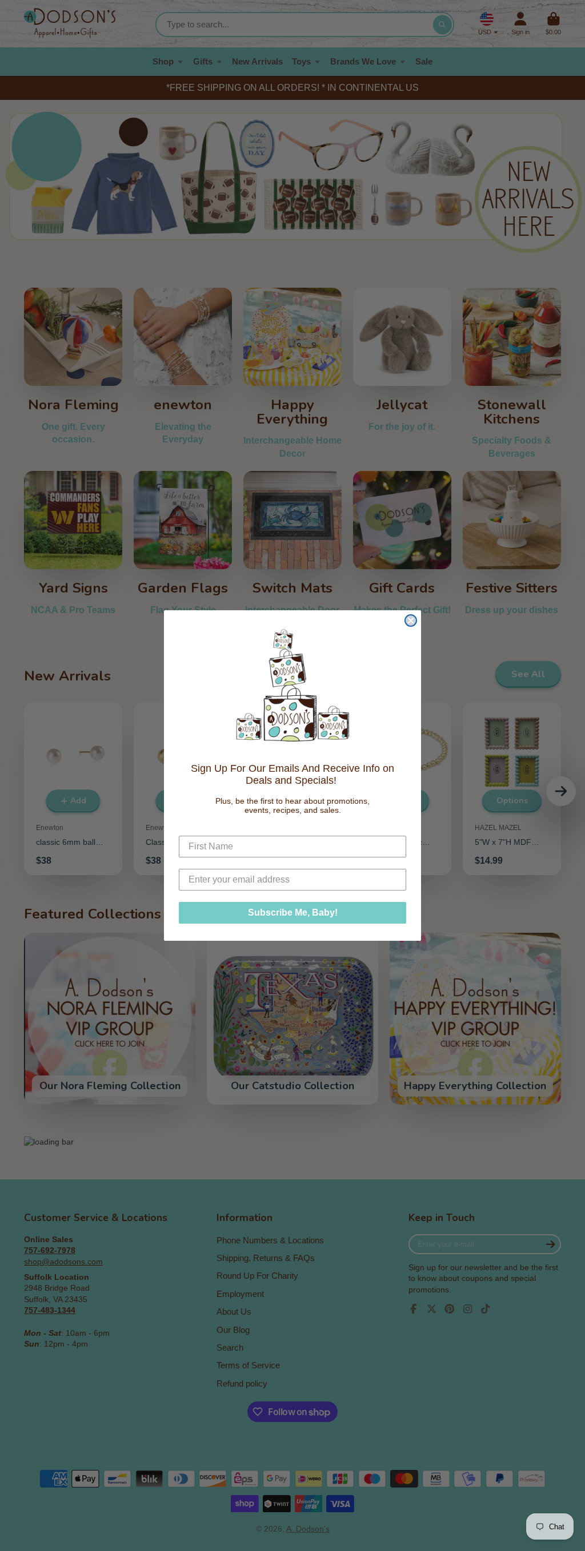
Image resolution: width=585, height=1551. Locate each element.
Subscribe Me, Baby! (293, 912)
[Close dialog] (410, 620)
